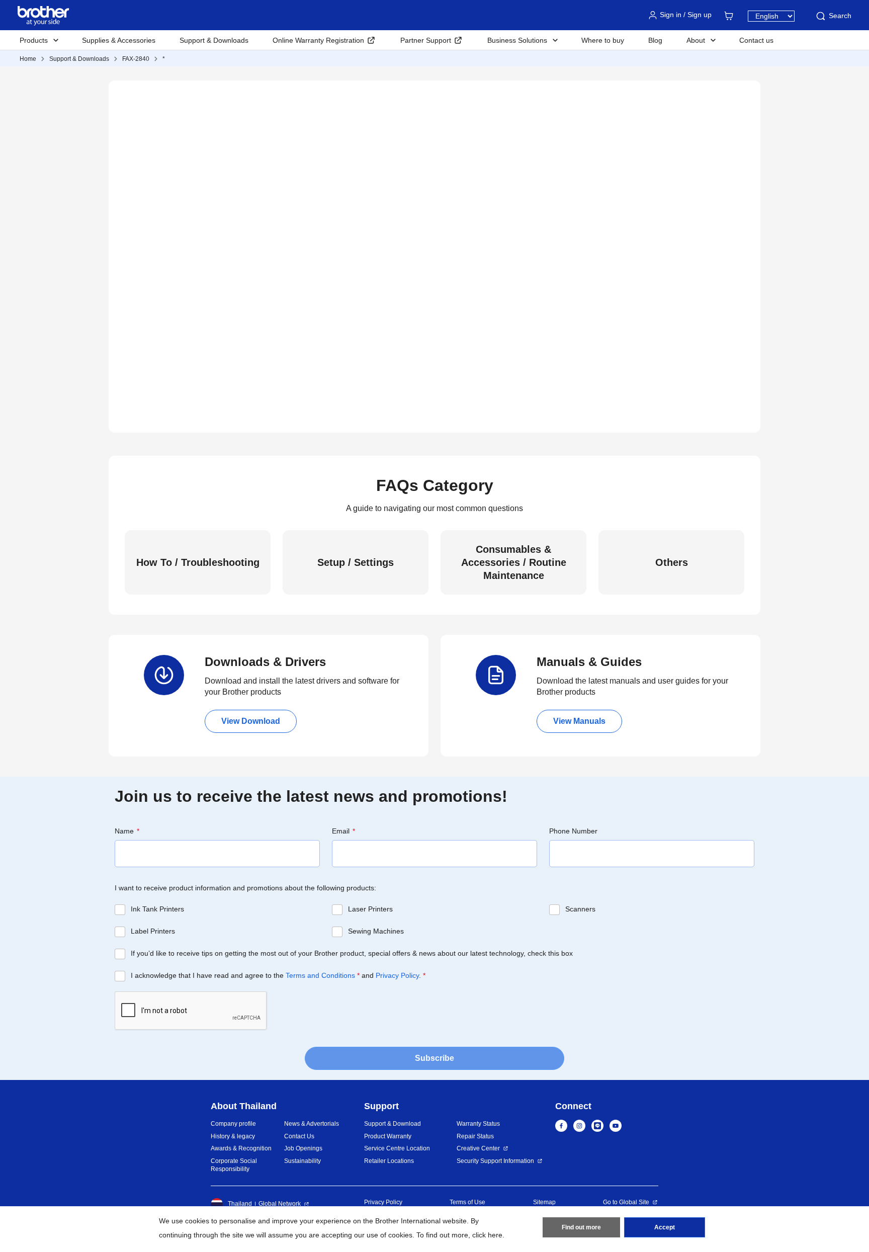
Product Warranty (387, 1136)
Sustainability (302, 1160)
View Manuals (579, 721)
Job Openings (303, 1148)
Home (28, 58)
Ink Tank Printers (157, 909)
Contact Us (299, 1136)
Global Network (279, 1203)
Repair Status (475, 1136)
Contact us (756, 40)
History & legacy (233, 1136)
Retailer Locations (389, 1160)
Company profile (233, 1123)
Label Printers (153, 931)
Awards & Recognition (241, 1148)
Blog (655, 40)
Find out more (581, 1227)
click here (487, 1235)
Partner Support (425, 40)
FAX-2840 (135, 58)
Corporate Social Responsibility (234, 1165)
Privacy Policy (397, 975)
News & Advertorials (311, 1123)
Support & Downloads (214, 40)
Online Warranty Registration (318, 40)
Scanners (580, 909)
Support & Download (392, 1123)
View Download (250, 721)
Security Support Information (495, 1160)
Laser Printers (370, 909)
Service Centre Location (397, 1148)
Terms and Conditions (320, 975)
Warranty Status (478, 1123)
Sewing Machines (376, 931)
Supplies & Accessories (118, 40)
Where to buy (602, 40)
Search (840, 16)
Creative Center (478, 1148)
